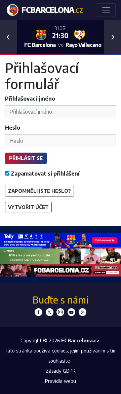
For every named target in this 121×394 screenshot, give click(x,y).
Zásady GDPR (61, 371)
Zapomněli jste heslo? (39, 191)
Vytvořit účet (28, 207)
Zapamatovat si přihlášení (44, 173)
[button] (8, 37)
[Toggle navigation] (106, 10)
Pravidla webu (60, 381)
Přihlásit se (26, 158)
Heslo (12, 127)
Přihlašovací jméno (30, 98)
